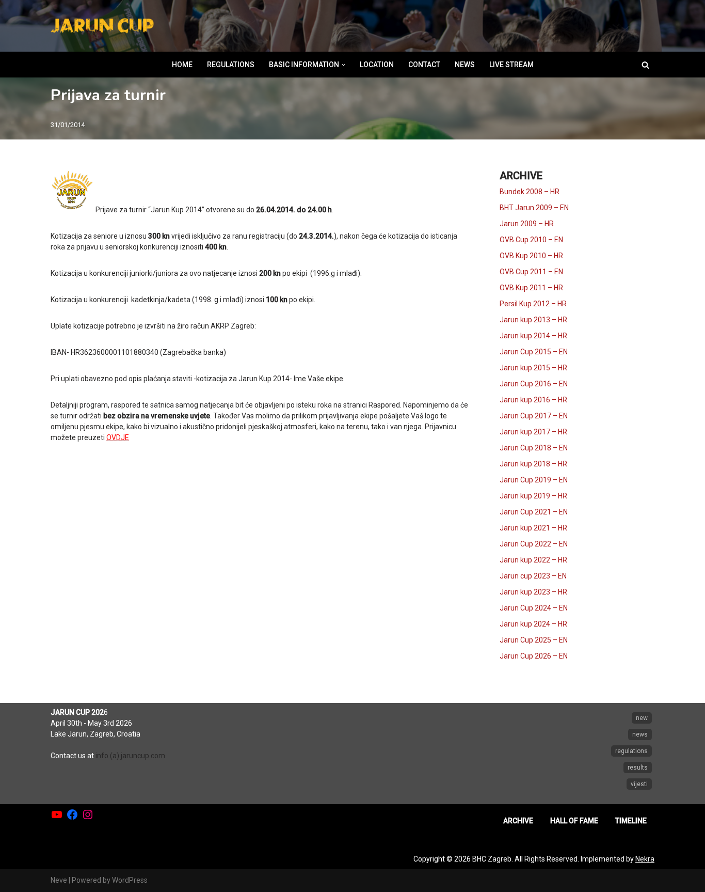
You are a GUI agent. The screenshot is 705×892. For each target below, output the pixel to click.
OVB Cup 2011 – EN (531, 272)
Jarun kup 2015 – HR (533, 368)
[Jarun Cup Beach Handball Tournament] (102, 26)
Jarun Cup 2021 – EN (534, 512)
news (640, 734)
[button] (343, 65)
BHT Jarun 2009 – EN (534, 208)
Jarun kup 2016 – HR (533, 400)
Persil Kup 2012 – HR (533, 304)
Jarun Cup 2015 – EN (534, 352)
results (638, 767)
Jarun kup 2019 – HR (533, 496)
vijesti (639, 784)
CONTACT (424, 64)
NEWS (465, 64)
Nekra (644, 859)
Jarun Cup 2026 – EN (534, 656)
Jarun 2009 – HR (527, 224)
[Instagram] (88, 814)
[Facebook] (72, 814)
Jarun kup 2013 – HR (533, 320)
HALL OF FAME (574, 821)
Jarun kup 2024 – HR (533, 624)
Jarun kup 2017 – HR (533, 432)
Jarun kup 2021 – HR (533, 528)
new (642, 718)
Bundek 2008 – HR (529, 191)
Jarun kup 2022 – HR (533, 560)
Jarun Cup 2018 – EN (534, 448)
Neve (59, 880)
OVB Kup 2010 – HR (531, 256)
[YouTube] (57, 814)
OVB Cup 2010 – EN (531, 240)
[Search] (645, 65)
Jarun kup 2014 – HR (533, 336)
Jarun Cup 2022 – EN (534, 544)
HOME (182, 64)
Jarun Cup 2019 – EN (534, 480)
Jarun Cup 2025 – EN (534, 640)
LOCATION (377, 64)
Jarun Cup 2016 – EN (534, 384)
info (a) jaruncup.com (130, 756)
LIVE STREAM (511, 64)
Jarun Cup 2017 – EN (534, 416)
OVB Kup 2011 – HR (531, 288)
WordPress (130, 880)
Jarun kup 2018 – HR (533, 464)
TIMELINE (631, 821)
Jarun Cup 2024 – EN (534, 608)
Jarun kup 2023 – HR (533, 592)
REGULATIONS (230, 64)
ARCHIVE (518, 821)
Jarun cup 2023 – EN (533, 576)
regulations (631, 751)
